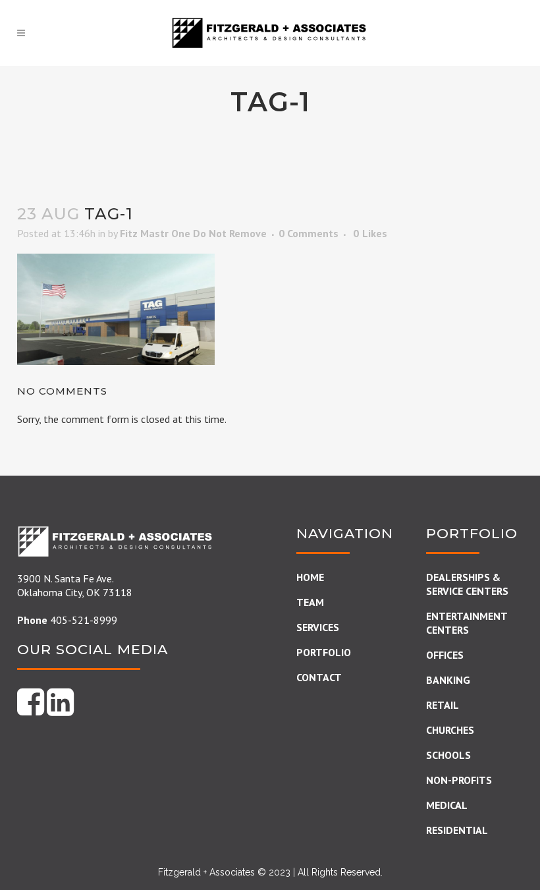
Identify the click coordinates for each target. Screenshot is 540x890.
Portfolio (323, 652)
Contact (319, 677)
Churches (450, 730)
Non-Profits (459, 780)
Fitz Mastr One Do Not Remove (193, 233)
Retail (442, 704)
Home (310, 577)
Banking (448, 679)
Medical (447, 805)
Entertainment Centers (466, 622)
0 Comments (308, 233)
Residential (457, 830)
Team (310, 602)
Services (317, 627)
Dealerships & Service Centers (467, 584)
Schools (448, 755)
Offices (445, 654)
